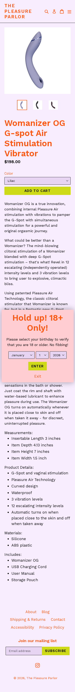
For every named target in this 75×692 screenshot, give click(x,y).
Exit (37, 376)
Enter (37, 366)
